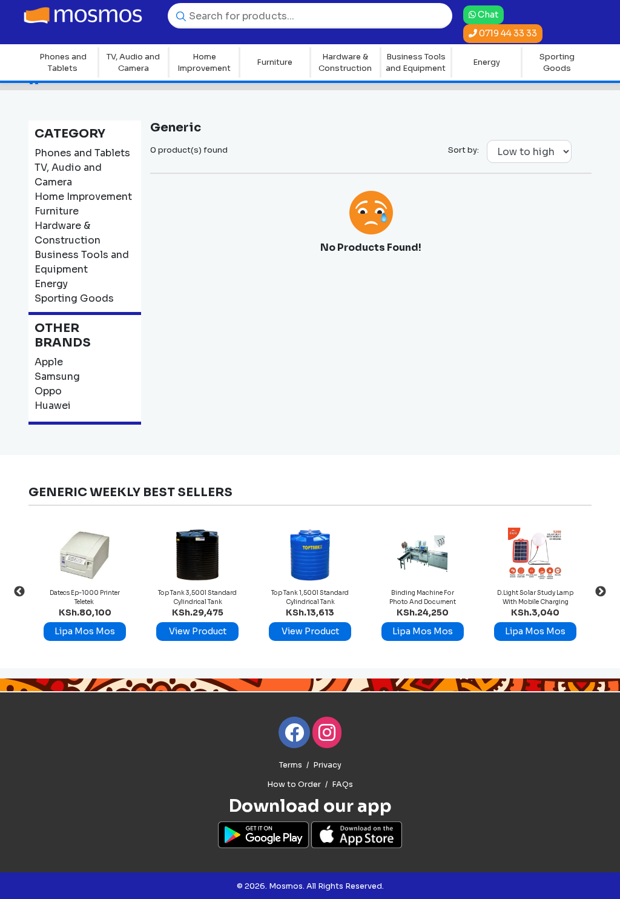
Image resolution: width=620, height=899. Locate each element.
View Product (197, 631)
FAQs (342, 784)
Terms (290, 765)
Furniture (274, 62)
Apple (49, 362)
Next (601, 592)
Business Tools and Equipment (416, 62)
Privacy (327, 765)
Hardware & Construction (345, 62)
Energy (486, 62)
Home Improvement (204, 62)
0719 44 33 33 (507, 33)
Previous (19, 592)
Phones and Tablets (63, 62)
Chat (487, 14)
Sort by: (463, 150)
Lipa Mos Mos (84, 631)
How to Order (294, 784)
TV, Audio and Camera (133, 62)
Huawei (53, 405)
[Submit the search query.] (178, 15)
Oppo (48, 391)
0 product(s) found (189, 150)
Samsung (57, 376)
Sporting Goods (557, 62)
